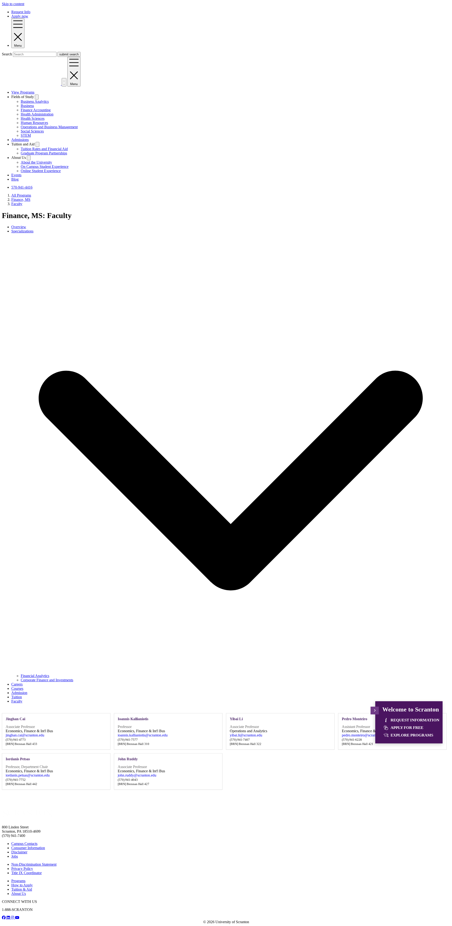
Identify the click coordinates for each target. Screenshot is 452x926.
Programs (18, 881)
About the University (36, 162)
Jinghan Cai (15, 719)
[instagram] (13, 918)
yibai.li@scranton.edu (246, 735)
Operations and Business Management (49, 127)
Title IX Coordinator (26, 873)
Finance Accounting (36, 110)
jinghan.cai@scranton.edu (25, 735)
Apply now (19, 16)
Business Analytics (35, 101)
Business (27, 106)
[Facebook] (4, 918)
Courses (17, 688)
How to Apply (22, 885)
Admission (19, 693)
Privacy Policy (22, 869)
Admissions (20, 140)
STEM (26, 135)
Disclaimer (19, 852)
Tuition (16, 697)
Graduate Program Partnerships (44, 153)
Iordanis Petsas (18, 759)
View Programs (22, 92)
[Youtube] (17, 918)
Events (16, 175)
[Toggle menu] (375, 710)
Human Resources (34, 123)
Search (7, 54)
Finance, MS (20, 200)
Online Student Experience (41, 171)
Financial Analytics (35, 676)
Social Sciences (32, 131)
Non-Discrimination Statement (33, 864)
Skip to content (13, 4)
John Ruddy (128, 759)
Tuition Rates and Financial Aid (44, 149)
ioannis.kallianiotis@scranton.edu (143, 735)
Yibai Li (236, 719)
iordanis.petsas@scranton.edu (28, 775)
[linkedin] (9, 918)
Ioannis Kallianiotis (133, 719)
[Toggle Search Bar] (64, 82)
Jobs (14, 856)
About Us (18, 894)
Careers (17, 684)
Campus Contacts (24, 844)
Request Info (20, 12)
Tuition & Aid (21, 889)
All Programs (21, 195)
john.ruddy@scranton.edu (137, 775)
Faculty (16, 204)
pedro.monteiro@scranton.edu (364, 735)
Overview (18, 227)
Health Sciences (32, 118)
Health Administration (37, 114)
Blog (15, 179)
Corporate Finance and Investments (47, 680)
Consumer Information (28, 848)
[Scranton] (28, 819)
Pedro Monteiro (354, 719)
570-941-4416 (21, 187)
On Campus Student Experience (45, 167)
